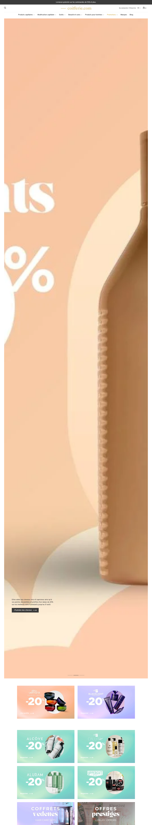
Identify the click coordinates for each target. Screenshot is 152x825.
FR (138, 8)
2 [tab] (77, 673)
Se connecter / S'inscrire (127, 8)
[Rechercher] (5, 8)
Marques (124, 15)
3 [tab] (83, 673)
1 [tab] (71, 673)
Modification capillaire (46, 15)
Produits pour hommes (93, 15)
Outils (61, 15)
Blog (131, 15)
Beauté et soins (74, 15)
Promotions (111, 15)
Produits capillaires (25, 15)
